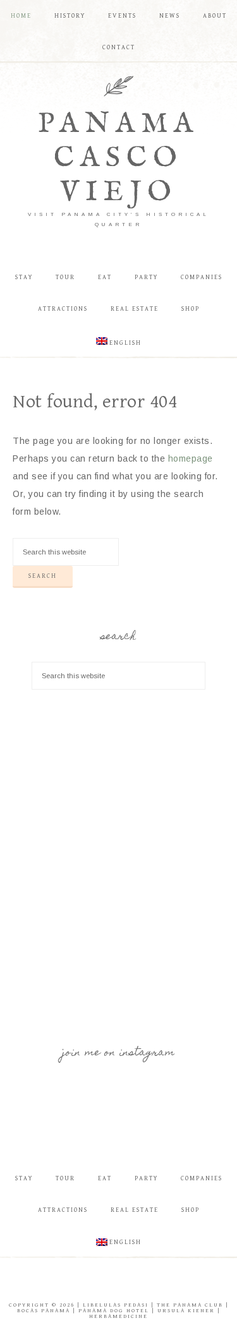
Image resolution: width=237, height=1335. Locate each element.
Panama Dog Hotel (113, 1310)
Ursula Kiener (186, 1310)
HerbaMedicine (118, 1316)
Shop (190, 1210)
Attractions (63, 1210)
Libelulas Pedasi (116, 1305)
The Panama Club (190, 1305)
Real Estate (135, 1210)
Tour (65, 1178)
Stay (24, 1178)
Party (146, 1178)
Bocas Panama (43, 1310)
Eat (105, 1178)
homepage (190, 458)
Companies (201, 1178)
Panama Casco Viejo (118, 158)
